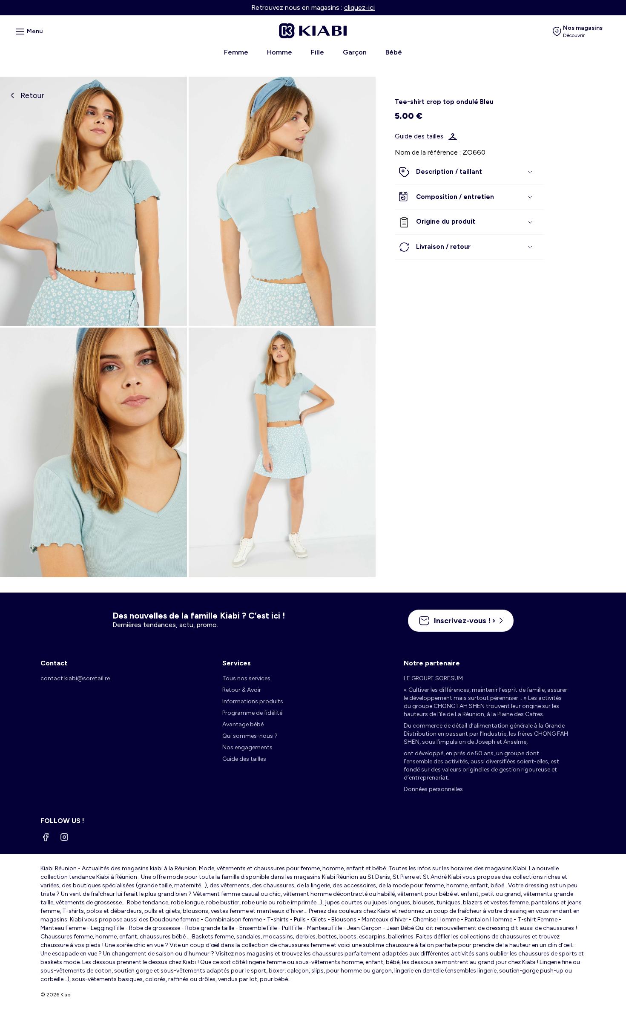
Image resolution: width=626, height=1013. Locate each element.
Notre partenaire (432, 663)
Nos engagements (247, 747)
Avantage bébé (243, 724)
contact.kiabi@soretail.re (75, 678)
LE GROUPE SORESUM (433, 678)
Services (236, 663)
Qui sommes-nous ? (250, 736)
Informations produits (252, 701)
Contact (53, 663)
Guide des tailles (419, 137)
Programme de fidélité (252, 713)
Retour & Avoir (241, 690)
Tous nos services (246, 678)
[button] (469, 172)
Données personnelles (433, 789)
